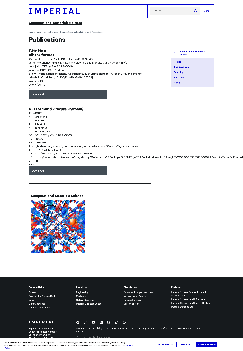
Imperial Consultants (182, 306)
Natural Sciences (85, 300)
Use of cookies (166, 328)
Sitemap (80, 328)
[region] (121, 344)
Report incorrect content (191, 328)
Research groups (50, 32)
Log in (79, 331)
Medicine (81, 296)
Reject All (185, 344)
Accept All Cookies (207, 344)
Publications (97, 32)
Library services (37, 303)
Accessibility (96, 328)
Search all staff (132, 303)
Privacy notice (146, 328)
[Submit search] (196, 11)
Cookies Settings (165, 344)
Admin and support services (138, 292)
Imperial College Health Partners (188, 299)
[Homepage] (88, 11)
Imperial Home (35, 32)
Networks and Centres (135, 296)
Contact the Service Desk (42, 296)
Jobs (31, 300)
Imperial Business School (89, 303)
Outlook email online (39, 307)
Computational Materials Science (55, 23)
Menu (206, 10)
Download (38, 94)
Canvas (32, 292)
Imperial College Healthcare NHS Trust (191, 303)
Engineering (82, 292)
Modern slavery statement (120, 328)
